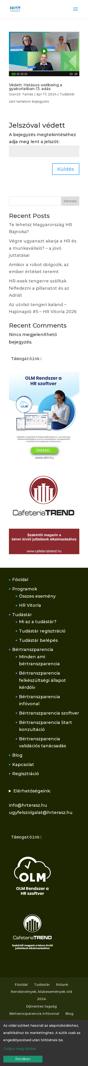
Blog (17, 755)
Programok (24, 589)
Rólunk (62, 985)
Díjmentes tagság (41, 1006)
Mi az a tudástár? (37, 621)
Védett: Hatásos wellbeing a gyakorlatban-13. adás (35, 87)
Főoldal (20, 579)
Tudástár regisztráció (42, 631)
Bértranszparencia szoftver (49, 713)
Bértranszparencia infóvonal (34, 1014)
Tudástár (22, 614)
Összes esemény (37, 596)
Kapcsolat (23, 764)
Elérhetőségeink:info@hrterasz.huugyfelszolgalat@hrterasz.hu (41, 801)
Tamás (27, 94)
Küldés (65, 169)
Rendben (23, 1059)
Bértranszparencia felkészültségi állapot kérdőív (42, 680)
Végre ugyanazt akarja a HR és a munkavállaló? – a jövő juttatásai (42, 248)
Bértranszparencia (32, 649)
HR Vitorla (30, 605)
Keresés (70, 201)
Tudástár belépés (38, 640)
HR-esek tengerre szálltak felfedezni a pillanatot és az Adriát (39, 288)
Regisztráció (25, 773)
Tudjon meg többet (19, 1049)
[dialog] (44, 1043)
